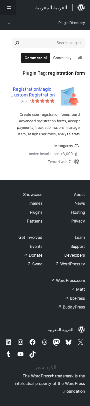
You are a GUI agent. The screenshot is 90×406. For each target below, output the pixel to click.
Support (77, 246)
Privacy (78, 221)
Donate (33, 255)
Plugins (36, 212)
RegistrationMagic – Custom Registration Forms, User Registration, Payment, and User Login (33, 92)
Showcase (32, 194)
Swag (34, 263)
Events (36, 246)
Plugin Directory (71, 23)
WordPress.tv (70, 263)
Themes (35, 203)
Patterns (34, 221)
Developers (74, 255)
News (79, 203)
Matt (78, 289)
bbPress (75, 298)
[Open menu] (8, 7)
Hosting (78, 212)
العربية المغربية (60, 329)
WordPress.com (68, 280)
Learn (80, 237)
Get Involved (30, 237)
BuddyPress (71, 307)
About (79, 194)
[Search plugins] (17, 43)
